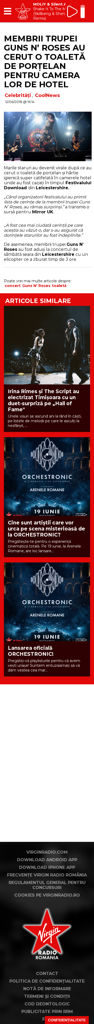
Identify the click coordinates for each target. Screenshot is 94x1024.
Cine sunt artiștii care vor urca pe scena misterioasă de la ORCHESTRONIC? (46, 529)
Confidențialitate (67, 1020)
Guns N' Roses (36, 285)
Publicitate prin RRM (47, 1011)
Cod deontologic (47, 1003)
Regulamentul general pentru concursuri (47, 885)
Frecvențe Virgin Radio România (47, 875)
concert (13, 285)
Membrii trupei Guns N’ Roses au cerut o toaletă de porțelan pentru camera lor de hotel (44, 61)
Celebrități (18, 95)
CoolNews (47, 95)
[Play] (73, 11)
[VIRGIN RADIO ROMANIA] (23, 11)
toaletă (59, 285)
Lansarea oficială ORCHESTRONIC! (31, 651)
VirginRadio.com (47, 852)
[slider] (82, 12)
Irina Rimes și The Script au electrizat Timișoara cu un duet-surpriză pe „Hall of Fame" (43, 400)
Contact (47, 973)
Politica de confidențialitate (47, 981)
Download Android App (47, 859)
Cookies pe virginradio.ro (47, 895)
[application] (77, 11)
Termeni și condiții (47, 996)
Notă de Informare (47, 988)
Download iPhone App (47, 867)
